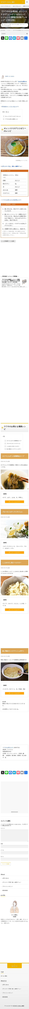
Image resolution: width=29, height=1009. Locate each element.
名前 (2, 843)
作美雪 (14, 916)
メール (2, 850)
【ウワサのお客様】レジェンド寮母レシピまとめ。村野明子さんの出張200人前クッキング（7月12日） (11, 281)
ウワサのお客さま (7, 25)
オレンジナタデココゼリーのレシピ (12, 116)
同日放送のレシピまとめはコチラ (10, 106)
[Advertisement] (14, 58)
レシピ (23, 24)
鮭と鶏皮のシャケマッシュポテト (13, 449)
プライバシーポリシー (7, 886)
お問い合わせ (5, 878)
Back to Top (14, 966)
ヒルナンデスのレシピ (5, 6)
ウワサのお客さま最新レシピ (10, 119)
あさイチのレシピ (17, 6)
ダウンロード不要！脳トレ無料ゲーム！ (11, 882)
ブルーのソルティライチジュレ (12, 443)
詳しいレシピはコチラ (14, 501)
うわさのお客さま (22, 81)
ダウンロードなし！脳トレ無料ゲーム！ (12, 166)
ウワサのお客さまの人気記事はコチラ (11, 200)
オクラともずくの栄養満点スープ (13, 440)
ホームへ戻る (4, 976)
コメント (3, 828)
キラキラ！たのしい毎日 (18, 1005)
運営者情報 (5, 890)
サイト (2, 856)
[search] (27, 33)
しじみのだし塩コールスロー (12, 446)
